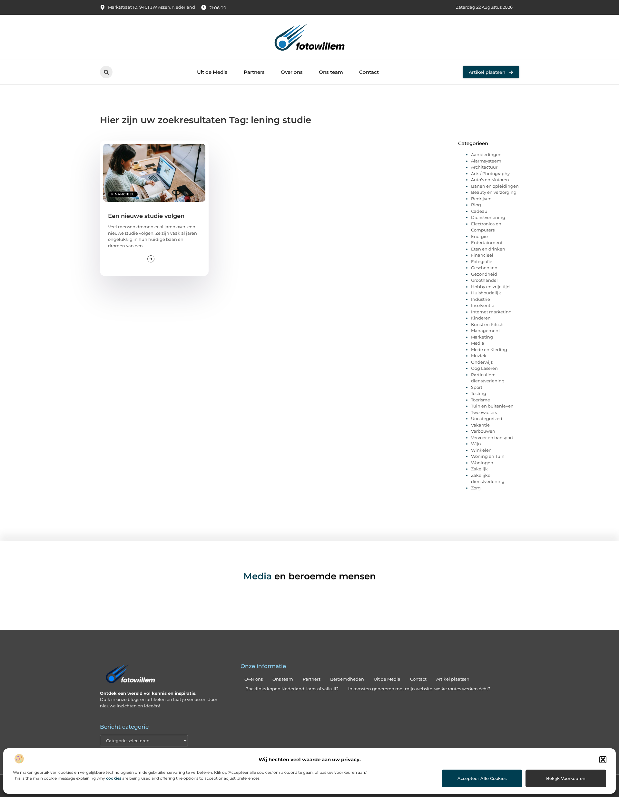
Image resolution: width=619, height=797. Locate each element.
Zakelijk (479, 468)
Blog (476, 204)
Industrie (480, 299)
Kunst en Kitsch (487, 324)
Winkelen (481, 450)
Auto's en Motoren (490, 179)
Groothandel (484, 280)
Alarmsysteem (486, 160)
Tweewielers (484, 412)
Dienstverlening (488, 217)
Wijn (476, 443)
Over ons (292, 72)
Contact (369, 72)
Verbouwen (483, 431)
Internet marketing (491, 311)
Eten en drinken (488, 248)
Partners (254, 72)
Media (477, 343)
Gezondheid (484, 274)
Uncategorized (486, 418)
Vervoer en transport (492, 437)
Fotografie (481, 261)
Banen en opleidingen (495, 186)
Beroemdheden (347, 679)
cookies (113, 778)
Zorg (476, 487)
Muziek (478, 355)
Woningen (482, 462)
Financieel (122, 194)
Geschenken (484, 267)
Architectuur (484, 167)
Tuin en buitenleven (492, 405)
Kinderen (481, 317)
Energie (479, 236)
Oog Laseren (484, 368)
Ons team (331, 72)
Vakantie (480, 425)
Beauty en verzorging (493, 192)
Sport (476, 387)
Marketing (482, 336)
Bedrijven (481, 198)
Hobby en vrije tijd (490, 286)
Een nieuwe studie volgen (146, 216)
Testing (478, 393)
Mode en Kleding (489, 349)
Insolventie (482, 305)
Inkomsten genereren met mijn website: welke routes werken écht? (419, 688)
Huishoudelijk (486, 292)
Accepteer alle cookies (482, 778)
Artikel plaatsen (452, 679)
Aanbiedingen (486, 154)
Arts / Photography (490, 173)
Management (485, 330)
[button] (603, 759)
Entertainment (487, 242)
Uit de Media (212, 72)
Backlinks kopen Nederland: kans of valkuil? (292, 688)
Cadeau (479, 211)
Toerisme (480, 399)
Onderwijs (482, 362)
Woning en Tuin (488, 456)
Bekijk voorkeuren (565, 778)
